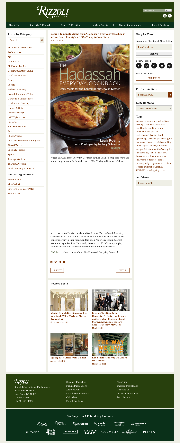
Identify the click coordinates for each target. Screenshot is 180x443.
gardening (142, 138)
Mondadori (14, 184)
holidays (154, 145)
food (160, 135)
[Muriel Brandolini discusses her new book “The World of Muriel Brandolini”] (69, 300)
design (150, 131)
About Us (122, 381)
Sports (11, 154)
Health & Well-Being (18, 103)
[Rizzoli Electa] (80, 424)
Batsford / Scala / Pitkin (21, 188)
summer (148, 167)
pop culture (157, 163)
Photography (15, 135)
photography (143, 163)
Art (9, 56)
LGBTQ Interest (16, 117)
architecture (151, 121)
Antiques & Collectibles (20, 47)
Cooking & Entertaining (20, 70)
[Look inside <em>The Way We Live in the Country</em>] (111, 344)
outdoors (152, 160)
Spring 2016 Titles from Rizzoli (68, 357)
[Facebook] (170, 16)
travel (163, 170)
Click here (55, 252)
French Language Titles (20, 94)
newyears (141, 160)
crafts (160, 128)
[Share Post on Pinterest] (60, 262)
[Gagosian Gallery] (90, 432)
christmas (160, 124)
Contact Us (123, 389)
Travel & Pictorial (17, 163)
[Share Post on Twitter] (55, 262)
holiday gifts (142, 145)
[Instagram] (165, 16)
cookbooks (142, 128)
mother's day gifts (163, 149)
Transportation (16, 159)
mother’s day (143, 152)
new (160, 152)
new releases (149, 156)
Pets (10, 131)
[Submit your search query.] (42, 40)
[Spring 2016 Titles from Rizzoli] (69, 344)
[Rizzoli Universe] (60, 423)
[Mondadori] (139, 424)
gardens (152, 138)
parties (161, 160)
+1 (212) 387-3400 (23, 400)
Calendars (13, 61)
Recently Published (76, 381)
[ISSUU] (169, 65)
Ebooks (11, 84)
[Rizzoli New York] (53, 12)
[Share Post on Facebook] (51, 262)
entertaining (143, 135)
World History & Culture (21, 168)
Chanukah (149, 124)
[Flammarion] (31, 432)
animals (139, 121)
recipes (167, 163)
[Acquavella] (110, 432)
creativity (141, 131)
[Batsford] (70, 432)
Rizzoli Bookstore (75, 401)
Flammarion (14, 179)
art (159, 121)
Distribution (123, 397)
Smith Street (14, 193)
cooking (152, 128)
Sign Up (168, 10)
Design (11, 80)
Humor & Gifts (15, 108)
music (153, 152)
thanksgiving (153, 170)
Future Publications (76, 385)
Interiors (148, 149)
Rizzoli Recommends (77, 393)
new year (161, 156)
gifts (169, 138)
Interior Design (16, 112)
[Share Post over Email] (64, 262)
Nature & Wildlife (17, 126)
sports (140, 167)
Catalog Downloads (127, 385)
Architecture (15, 52)
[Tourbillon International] (129, 432)
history (151, 142)
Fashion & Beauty (17, 89)
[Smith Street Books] (50, 432)
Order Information (127, 393)
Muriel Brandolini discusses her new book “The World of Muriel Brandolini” (68, 316)
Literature (13, 121)
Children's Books (17, 66)
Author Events (74, 389)
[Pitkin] (149, 432)
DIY (156, 131)
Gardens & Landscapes (20, 98)
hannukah (141, 142)
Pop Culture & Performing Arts (24, 140)
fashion (153, 135)
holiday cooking (163, 142)
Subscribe (154, 78)
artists (165, 121)
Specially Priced (16, 149)
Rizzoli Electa (15, 145)
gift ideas (161, 138)
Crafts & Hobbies (17, 75)
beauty (140, 124)
